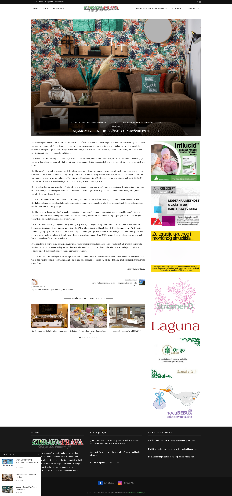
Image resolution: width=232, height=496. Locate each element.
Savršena (190, 9)
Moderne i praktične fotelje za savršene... (26, 488)
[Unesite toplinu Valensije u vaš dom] (7, 477)
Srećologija (58, 9)
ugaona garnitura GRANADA (70, 228)
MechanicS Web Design (136, 492)
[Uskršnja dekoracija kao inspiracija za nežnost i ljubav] (88, 316)
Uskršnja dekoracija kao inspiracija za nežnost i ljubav (88, 332)
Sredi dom (115, 122)
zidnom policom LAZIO (125, 228)
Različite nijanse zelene (41, 158)
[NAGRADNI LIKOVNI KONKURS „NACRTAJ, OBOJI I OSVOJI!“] (7, 462)
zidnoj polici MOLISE (92, 178)
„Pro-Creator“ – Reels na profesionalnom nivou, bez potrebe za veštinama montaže (114, 442)
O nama (34, 2)
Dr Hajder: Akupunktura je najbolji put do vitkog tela (171, 456)
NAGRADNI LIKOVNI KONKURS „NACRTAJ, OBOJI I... (27, 462)
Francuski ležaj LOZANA (42, 199)
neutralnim (119, 247)
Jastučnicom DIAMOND (95, 235)
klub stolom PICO (106, 228)
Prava (45, 9)
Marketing (59, 2)
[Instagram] (200, 2)
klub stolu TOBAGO (133, 178)
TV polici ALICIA (75, 178)
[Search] (199, 9)
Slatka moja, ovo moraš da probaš (151, 9)
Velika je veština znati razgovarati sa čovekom (171, 440)
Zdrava (34, 9)
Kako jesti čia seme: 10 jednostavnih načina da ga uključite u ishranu (116, 453)
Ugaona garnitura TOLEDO (76, 174)
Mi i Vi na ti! (176, 9)
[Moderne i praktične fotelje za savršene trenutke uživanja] (7, 489)
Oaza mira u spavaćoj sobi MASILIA (127, 331)
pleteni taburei (105, 247)
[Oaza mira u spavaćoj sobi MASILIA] (127, 316)
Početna (74, 122)
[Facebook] (197, 2)
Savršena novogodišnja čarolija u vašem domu (50, 331)
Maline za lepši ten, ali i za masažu (105, 462)
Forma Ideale (55, 247)
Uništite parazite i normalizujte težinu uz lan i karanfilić (172, 449)
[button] (35, 321)
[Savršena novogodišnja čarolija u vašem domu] (49, 316)
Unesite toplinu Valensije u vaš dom (26, 476)
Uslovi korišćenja (46, 2)
